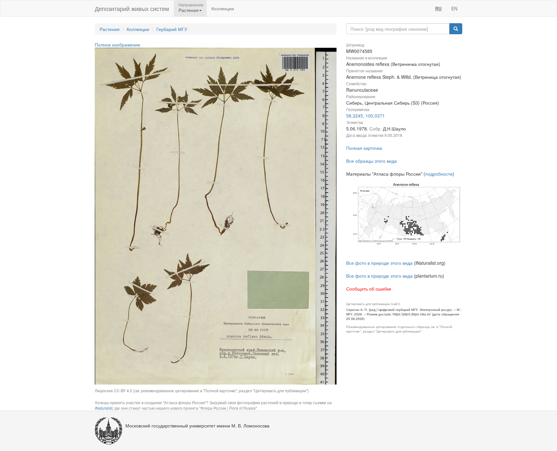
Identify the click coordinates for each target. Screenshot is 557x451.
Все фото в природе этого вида (379, 263)
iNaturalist (103, 408)
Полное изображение (117, 44)
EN (454, 8)
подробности (439, 173)
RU (438, 8)
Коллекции (222, 8)
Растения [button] (189, 10)
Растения (110, 29)
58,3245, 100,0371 (365, 115)
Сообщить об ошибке (368, 288)
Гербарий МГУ (171, 29)
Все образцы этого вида (371, 161)
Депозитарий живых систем (132, 8)
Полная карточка (364, 148)
